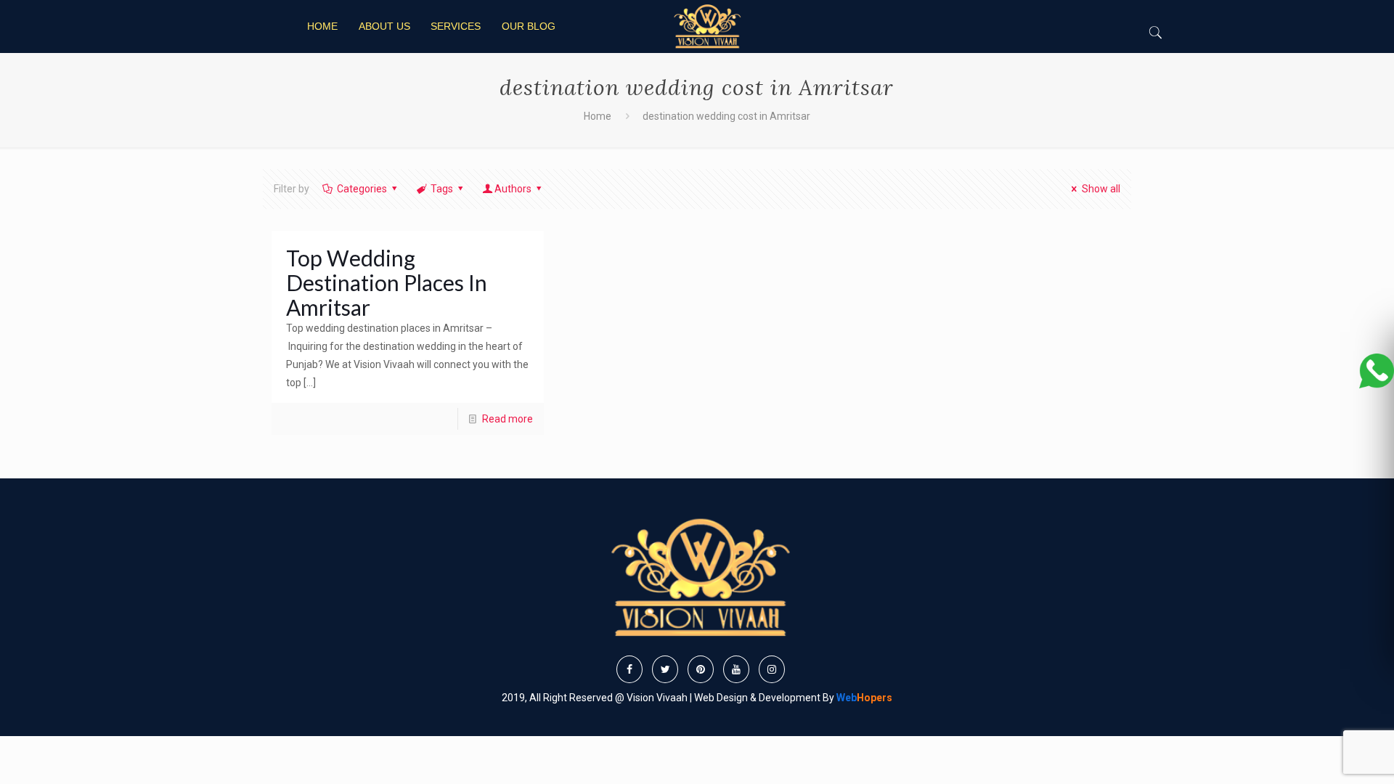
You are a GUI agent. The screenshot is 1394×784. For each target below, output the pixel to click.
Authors (512, 189)
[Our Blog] (706, 26)
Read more (507, 419)
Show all (1101, 189)
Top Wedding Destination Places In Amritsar (386, 282)
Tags (442, 189)
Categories (362, 189)
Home (597, 116)
